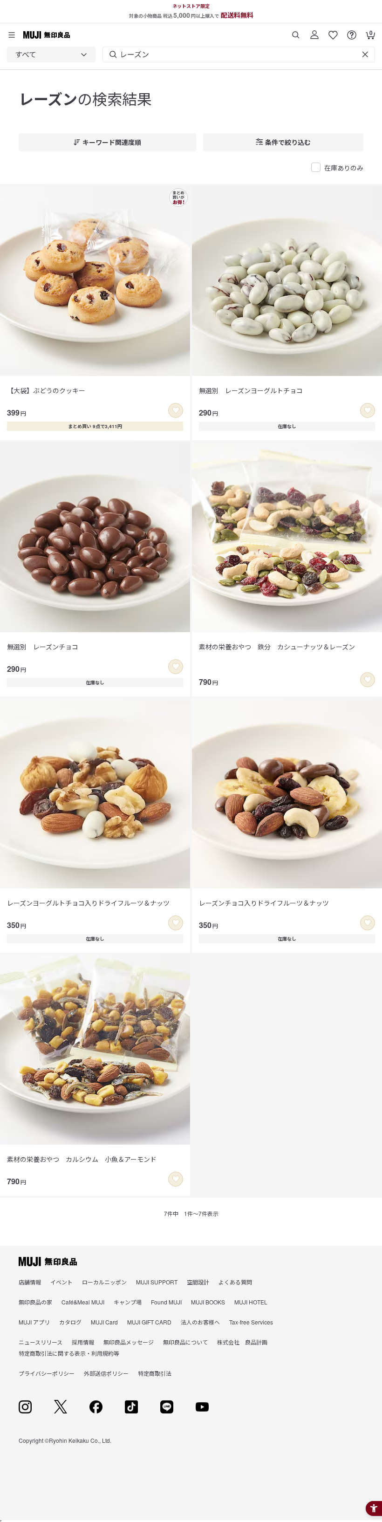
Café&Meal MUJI (82, 1302)
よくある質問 (235, 1282)
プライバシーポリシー (47, 1373)
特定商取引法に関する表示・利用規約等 (69, 1353)
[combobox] (51, 54)
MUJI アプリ (34, 1322)
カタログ (70, 1322)
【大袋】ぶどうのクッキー (46, 390)
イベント (61, 1282)
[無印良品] (48, 1261)
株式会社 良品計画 (242, 1342)
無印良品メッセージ (128, 1342)
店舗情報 (30, 1282)
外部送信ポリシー (106, 1373)
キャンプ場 (128, 1302)
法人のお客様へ (200, 1322)
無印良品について (185, 1342)
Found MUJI (166, 1302)
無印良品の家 (35, 1302)
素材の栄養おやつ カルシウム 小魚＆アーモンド (82, 1159)
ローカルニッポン (104, 1282)
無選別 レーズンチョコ (42, 646)
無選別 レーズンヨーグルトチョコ (251, 390)
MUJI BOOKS (208, 1302)
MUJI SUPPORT (156, 1282)
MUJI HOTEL (250, 1302)
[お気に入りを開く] (333, 31)
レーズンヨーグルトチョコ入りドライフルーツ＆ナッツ (88, 903)
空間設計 (198, 1282)
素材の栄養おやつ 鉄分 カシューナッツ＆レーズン (277, 646)
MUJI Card (104, 1322)
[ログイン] (314, 31)
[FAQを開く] (351, 31)
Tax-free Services (251, 1322)
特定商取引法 (154, 1373)
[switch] (175, 410)
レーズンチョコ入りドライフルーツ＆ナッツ (264, 903)
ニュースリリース (40, 1342)
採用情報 (83, 1342)
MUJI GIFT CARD (149, 1322)
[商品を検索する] (295, 31)
